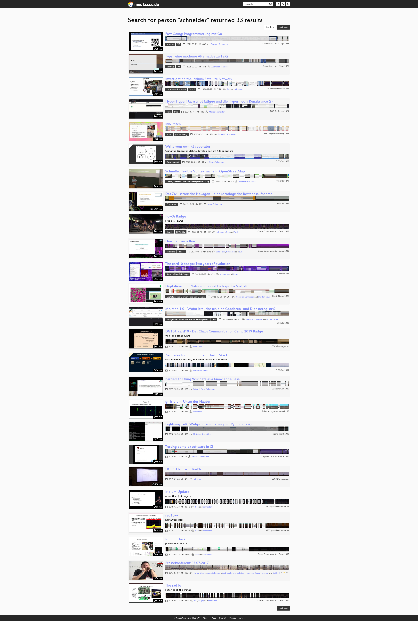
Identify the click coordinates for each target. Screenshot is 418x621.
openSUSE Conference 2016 (276, 456)
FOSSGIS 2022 (282, 323)
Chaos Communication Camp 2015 (273, 554)
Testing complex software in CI (189, 447)
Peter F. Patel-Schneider (204, 389)
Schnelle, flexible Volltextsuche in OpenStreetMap (205, 172)
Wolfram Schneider (247, 182)
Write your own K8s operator (187, 147)
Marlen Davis (264, 297)
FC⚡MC (285, 573)
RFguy (201, 601)
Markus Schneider (254, 319)
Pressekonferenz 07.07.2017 (187, 563)
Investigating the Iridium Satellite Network (198, 79)
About (205, 618)
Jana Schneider (214, 573)
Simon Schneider (216, 162)
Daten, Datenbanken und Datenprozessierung (188, 182)
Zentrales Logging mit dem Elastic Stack (196, 356)
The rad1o (173, 586)
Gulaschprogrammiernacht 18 (275, 411)
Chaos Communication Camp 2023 (273, 231)
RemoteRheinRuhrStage (178, 274)
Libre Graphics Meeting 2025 (276, 134)
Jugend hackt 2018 (280, 434)
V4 (178, 67)
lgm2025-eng (181, 134)
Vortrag (170, 44)
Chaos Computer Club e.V (188, 618)
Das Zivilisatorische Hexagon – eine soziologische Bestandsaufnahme (218, 194)
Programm (172, 204)
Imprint (222, 618)
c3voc (241, 618)
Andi (236, 232)
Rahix (235, 274)
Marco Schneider (217, 112)
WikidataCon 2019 (280, 389)
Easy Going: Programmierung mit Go (193, 34)
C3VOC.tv (180, 232)
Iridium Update (177, 492)
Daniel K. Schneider (227, 134)
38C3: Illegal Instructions (277, 89)
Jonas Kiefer (272, 319)
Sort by (269, 27)
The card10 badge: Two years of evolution (197, 264)
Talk (169, 112)
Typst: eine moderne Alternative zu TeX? (196, 57)
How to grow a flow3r (182, 242)
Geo (214, 319)
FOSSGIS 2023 (282, 181)
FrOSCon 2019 (282, 370)
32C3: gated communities (277, 507)
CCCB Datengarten (280, 346)
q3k (240, 252)
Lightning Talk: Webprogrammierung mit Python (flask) (208, 424)
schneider (238, 89)
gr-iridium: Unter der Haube (187, 402)
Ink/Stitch (173, 124)
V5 (178, 44)
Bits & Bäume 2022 (280, 296)
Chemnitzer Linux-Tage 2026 (276, 44)
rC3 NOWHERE (282, 274)
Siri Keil (276, 573)
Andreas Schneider (219, 44)
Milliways (171, 252)
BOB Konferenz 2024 (279, 111)
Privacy (232, 618)
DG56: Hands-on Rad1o (183, 470)
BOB (176, 112)
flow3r (169, 232)
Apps (214, 618)
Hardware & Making (176, 89)
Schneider (197, 347)
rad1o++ (171, 516)
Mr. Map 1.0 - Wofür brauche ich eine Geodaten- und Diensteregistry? (220, 309)
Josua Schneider (214, 204)
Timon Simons (200, 573)
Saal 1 (192, 89)
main (169, 134)
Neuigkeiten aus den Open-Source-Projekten (187, 319)
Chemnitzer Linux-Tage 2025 (276, 66)
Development (173, 162)
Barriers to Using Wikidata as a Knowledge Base (202, 379)
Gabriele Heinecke (245, 573)
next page (283, 27)
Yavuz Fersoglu (261, 573)
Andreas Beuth (229, 573)
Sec (228, 89)
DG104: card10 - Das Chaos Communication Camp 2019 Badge (214, 332)
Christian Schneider (245, 297)
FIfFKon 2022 (283, 204)
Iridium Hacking (178, 540)
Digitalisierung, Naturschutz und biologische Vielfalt (206, 287)
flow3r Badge (175, 217)
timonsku (230, 252)
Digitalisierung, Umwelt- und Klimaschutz (186, 297)
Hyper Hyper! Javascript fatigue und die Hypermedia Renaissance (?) (219, 102)
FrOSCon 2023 (282, 161)
